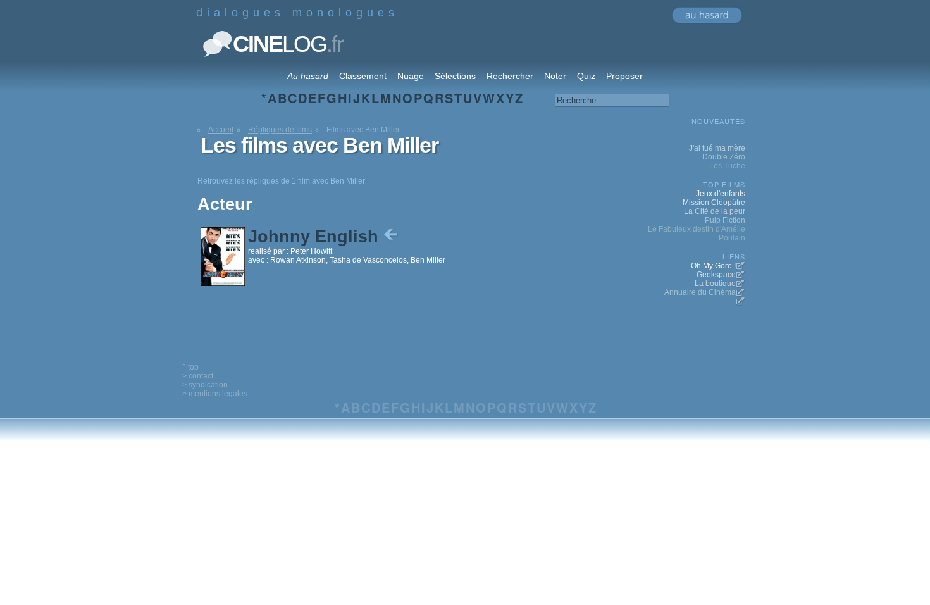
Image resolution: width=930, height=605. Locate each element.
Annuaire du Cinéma (700, 292)
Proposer (624, 76)
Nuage (410, 76)
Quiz (586, 76)
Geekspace (716, 274)
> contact (197, 375)
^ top (190, 367)
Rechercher (510, 76)
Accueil (220, 129)
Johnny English (315, 236)
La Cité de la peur (714, 211)
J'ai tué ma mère (717, 148)
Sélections (455, 76)
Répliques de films (280, 129)
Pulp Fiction (725, 220)
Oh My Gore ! (713, 265)
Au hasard (307, 76)
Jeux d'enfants (720, 193)
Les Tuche (727, 165)
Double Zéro (723, 157)
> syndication (205, 384)
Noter (555, 76)
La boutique (715, 283)
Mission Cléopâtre (714, 202)
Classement (363, 76)
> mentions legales (214, 393)
